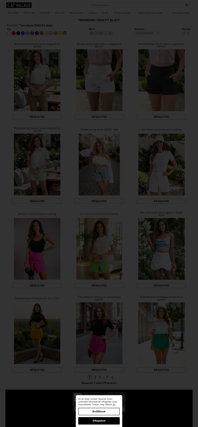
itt (114, 405)
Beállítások (99, 411)
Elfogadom (99, 420)
